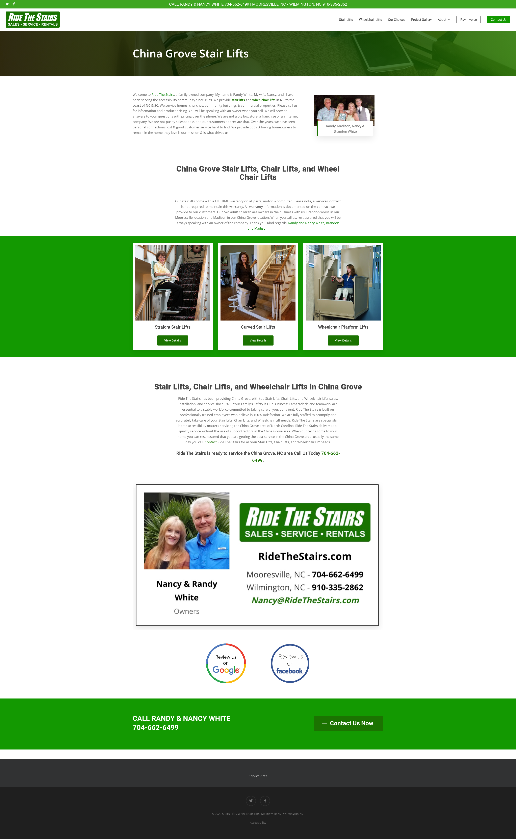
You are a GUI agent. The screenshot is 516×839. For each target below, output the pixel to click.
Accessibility (258, 822)
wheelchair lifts (264, 100)
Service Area (258, 776)
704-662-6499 (237, 4)
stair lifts (238, 100)
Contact (211, 442)
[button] (172, 340)
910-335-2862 (334, 4)
